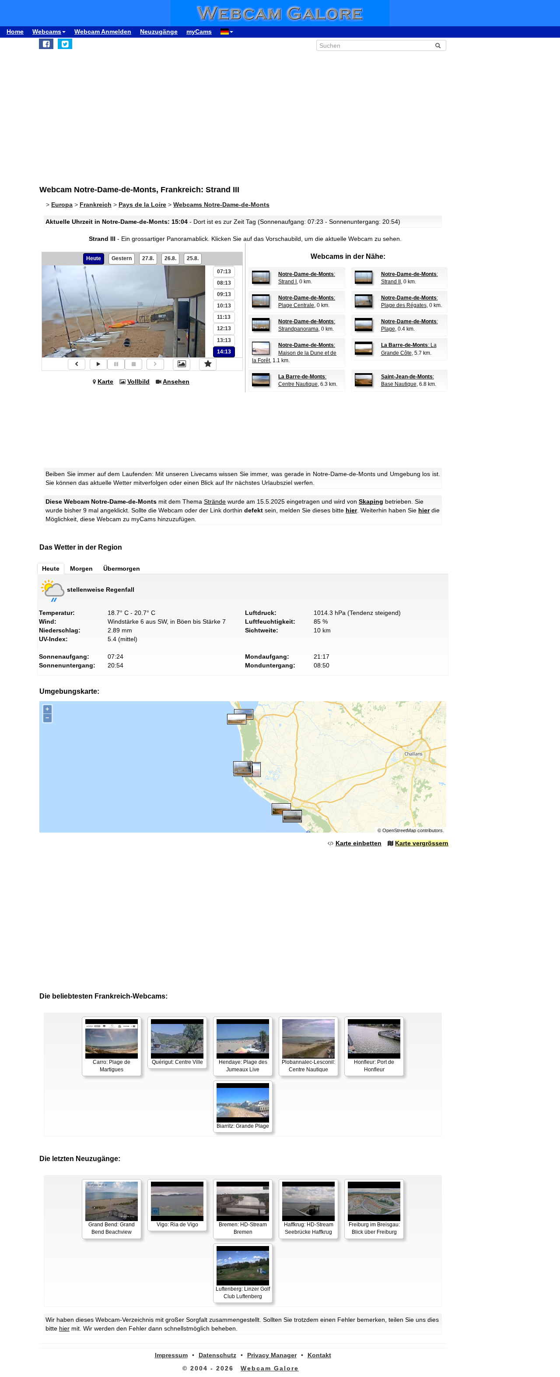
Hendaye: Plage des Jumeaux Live (243, 1066)
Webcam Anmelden (102, 31)
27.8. (148, 258)
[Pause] (116, 364)
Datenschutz (217, 1355)
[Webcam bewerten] (208, 364)
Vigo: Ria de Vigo (177, 1225)
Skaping (371, 501)
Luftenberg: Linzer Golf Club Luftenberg (243, 1292)
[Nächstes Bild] (155, 364)
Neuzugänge (159, 31)
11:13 (224, 317)
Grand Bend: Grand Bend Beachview (111, 1228)
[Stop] (133, 364)
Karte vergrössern (421, 843)
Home (15, 31)
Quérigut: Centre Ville (177, 1062)
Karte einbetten (359, 843)
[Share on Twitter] (65, 43)
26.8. (170, 258)
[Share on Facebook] (46, 43)
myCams (199, 31)
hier (351, 510)
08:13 (224, 283)
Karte (105, 381)
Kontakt (319, 1355)
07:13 (224, 271)
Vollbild (138, 381)
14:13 (224, 352)
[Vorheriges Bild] (76, 364)
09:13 (224, 294)
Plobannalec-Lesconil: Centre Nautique (308, 1066)
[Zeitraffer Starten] (98, 364)
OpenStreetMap (399, 830)
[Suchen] (438, 45)
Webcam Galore (270, 1368)
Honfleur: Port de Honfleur (374, 1066)
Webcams (46, 31)
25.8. (193, 258)
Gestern (122, 258)
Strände (215, 501)
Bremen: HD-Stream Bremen (243, 1228)
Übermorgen (121, 568)
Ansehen (176, 381)
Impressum (171, 1355)
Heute (93, 258)
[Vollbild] (181, 364)
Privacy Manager (272, 1355)
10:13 (224, 306)
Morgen (81, 568)
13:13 (224, 340)
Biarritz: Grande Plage (243, 1126)
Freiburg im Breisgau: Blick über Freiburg (374, 1228)
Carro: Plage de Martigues (111, 1066)
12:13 (224, 328)
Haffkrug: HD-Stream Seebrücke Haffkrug (308, 1228)
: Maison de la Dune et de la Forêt (294, 352)
